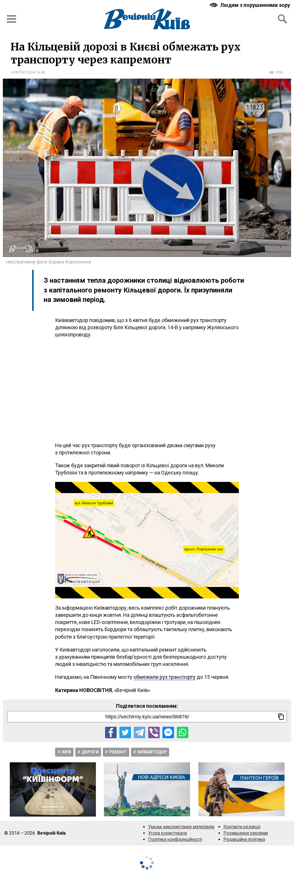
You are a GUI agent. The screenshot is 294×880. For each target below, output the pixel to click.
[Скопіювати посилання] (281, 716)
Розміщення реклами (245, 833)
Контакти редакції (241, 826)
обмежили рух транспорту (165, 677)
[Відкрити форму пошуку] (282, 19)
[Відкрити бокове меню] (11, 19)
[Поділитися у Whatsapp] (182, 732)
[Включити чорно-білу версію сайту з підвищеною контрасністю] (250, 5)
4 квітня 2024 (22, 72)
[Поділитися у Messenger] (168, 732)
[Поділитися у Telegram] (139, 732)
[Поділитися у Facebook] (111, 732)
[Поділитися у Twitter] (125, 732)
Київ (66, 752)
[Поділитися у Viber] (154, 732)
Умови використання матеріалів (181, 826)
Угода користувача (167, 833)
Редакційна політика (244, 839)
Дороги (90, 752)
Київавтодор (152, 752)
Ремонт (118, 752)
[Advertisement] (147, 390)
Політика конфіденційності (175, 839)
